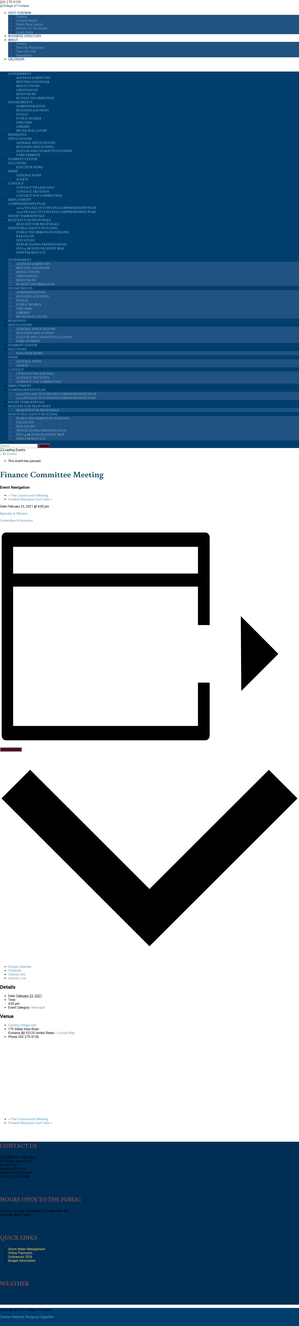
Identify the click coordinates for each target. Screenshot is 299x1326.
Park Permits (28, 155)
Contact (16, 183)
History (21, 44)
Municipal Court (31, 130)
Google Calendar (20, 967)
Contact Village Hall (35, 187)
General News (28, 175)
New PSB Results (31, 252)
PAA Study (25, 236)
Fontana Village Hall (22, 1025)
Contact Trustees (32, 191)
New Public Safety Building (33, 228)
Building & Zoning (32, 110)
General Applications (35, 143)
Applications (20, 139)
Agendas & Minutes (33, 78)
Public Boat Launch (29, 24)
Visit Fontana (19, 13)
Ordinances (27, 90)
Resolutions (28, 86)
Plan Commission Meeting (28, 495)
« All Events (8, 454)
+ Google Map (65, 1033)
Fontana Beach (26, 21)
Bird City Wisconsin (30, 48)
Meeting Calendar (32, 82)
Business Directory (24, 36)
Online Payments (20, 1253)
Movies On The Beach (31, 28)
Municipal (38, 1007)
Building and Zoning (35, 147)
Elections (17, 163)
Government (19, 74)
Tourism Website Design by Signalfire (27, 1317)
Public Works (28, 118)
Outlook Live (17, 978)
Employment (19, 199)
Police (22, 114)
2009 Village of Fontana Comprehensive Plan (56, 208)
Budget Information (35, 98)
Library (23, 126)
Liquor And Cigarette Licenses (44, 151)
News (13, 171)
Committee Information (16, 521)
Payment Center (22, 159)
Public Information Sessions (42, 232)
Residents (17, 134)
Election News (29, 167)
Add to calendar (11, 749)
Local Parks (24, 32)
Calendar (16, 59)
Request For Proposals (29, 220)
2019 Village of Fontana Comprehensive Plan (56, 212)
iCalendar (14, 970)
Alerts (22, 179)
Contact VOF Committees (39, 195)
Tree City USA (26, 51)
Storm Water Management (26, 1249)
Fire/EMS (24, 122)
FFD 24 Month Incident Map (40, 248)
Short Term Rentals (26, 216)
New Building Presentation (41, 244)
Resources (24, 55)
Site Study (25, 240)
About (13, 40)
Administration (30, 106)
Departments (20, 102)
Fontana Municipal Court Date (30, 499)
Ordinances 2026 (20, 1257)
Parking (21, 17)
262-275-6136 (10, 2)
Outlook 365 (16, 974)
